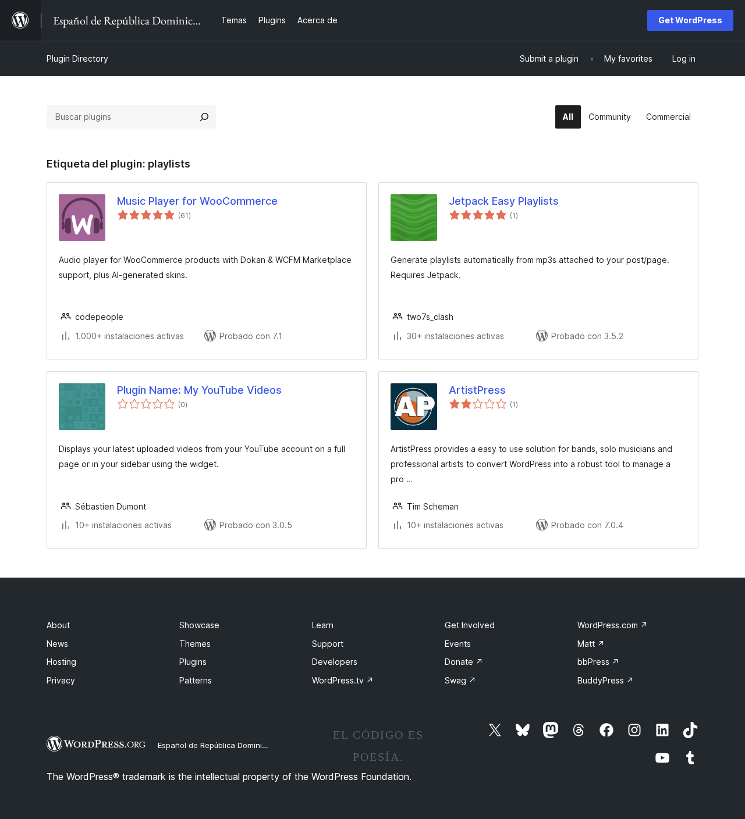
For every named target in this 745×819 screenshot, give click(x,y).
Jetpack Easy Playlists (504, 201)
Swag (460, 680)
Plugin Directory (77, 58)
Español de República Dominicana (219, 745)
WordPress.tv (343, 680)
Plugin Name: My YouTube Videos (199, 390)
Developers (334, 662)
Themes (195, 644)
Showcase (199, 625)
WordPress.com (612, 625)
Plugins (193, 662)
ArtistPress (477, 390)
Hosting (61, 662)
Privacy (61, 680)
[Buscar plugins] (204, 117)
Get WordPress (690, 20)
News (57, 644)
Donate (464, 662)
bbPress (598, 662)
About (58, 625)
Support (327, 644)
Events (458, 644)
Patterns (195, 680)
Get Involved (470, 625)
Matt (591, 644)
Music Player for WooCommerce (197, 201)
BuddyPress (605, 680)
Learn (323, 625)
